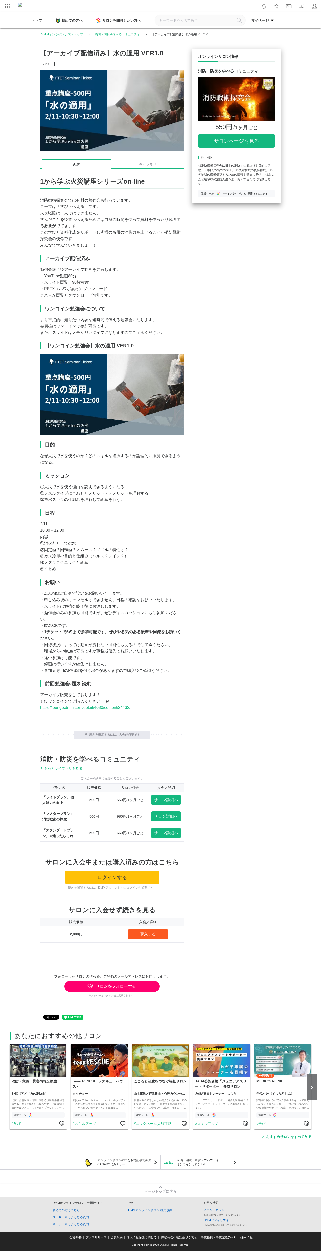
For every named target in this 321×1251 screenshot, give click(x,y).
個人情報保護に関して (142, 1237)
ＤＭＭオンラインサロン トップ (61, 34)
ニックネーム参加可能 (153, 1124)
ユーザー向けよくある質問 (71, 1217)
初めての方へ (72, 20)
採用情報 (246, 1237)
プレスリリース (96, 1237)
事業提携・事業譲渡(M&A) (218, 1237)
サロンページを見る (236, 141)
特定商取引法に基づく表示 (179, 1237)
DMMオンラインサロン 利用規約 (150, 1210)
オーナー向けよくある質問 (71, 1224)
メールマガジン (214, 1210)
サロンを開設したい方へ (121, 20)
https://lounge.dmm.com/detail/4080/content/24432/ (85, 707)
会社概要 (75, 1237)
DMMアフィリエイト (218, 1220)
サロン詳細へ (166, 800)
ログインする (112, 877)
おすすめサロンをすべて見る (289, 1137)
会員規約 (117, 1237)
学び (17, 1124)
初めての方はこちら (66, 1210)
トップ (37, 20)
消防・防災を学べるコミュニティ (117, 34)
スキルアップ (85, 1124)
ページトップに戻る (160, 1191)
